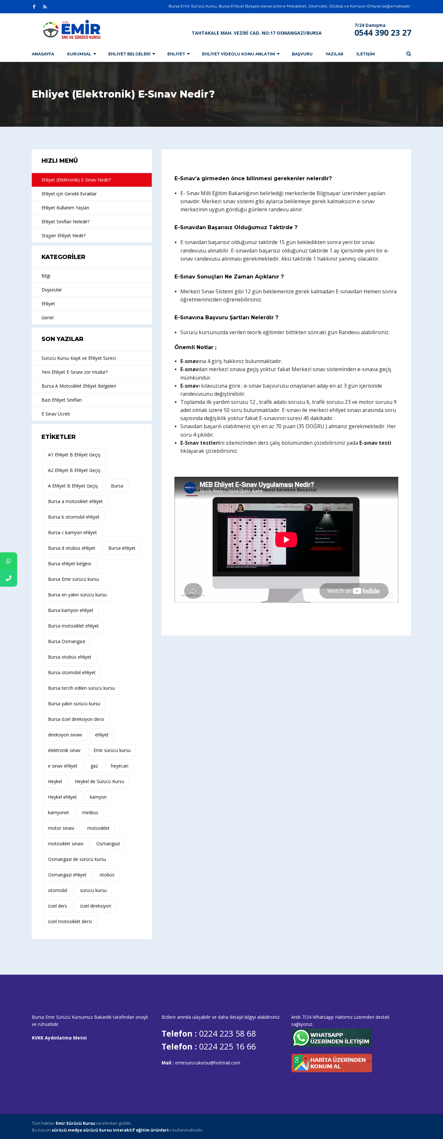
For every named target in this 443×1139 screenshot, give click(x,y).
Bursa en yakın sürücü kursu (77, 595)
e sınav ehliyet (63, 766)
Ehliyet (176, 54)
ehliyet (102, 735)
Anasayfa (43, 54)
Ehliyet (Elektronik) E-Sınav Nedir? (76, 180)
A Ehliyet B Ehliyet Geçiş (73, 486)
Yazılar (334, 54)
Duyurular (52, 290)
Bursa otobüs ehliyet (69, 657)
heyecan (119, 766)
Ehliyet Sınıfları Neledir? (66, 221)
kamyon (98, 797)
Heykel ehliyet (62, 797)
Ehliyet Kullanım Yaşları (65, 208)
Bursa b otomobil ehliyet (74, 517)
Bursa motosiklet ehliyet (73, 626)
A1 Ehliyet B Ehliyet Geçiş (74, 455)
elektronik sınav (64, 750)
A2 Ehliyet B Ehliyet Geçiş (74, 470)
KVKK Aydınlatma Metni (59, 1038)
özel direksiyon (95, 906)
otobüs (107, 875)
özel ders (57, 906)
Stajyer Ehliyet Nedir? (64, 235)
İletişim (365, 54)
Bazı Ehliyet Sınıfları (62, 400)
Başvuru (302, 54)
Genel (48, 317)
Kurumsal (79, 54)
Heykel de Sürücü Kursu (99, 781)
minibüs (90, 812)
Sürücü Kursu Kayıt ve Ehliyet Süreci (79, 358)
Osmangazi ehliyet (67, 875)
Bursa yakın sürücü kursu (74, 703)
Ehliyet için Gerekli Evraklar (69, 194)
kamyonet (58, 812)
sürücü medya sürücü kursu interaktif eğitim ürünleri (110, 1130)
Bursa (117, 486)
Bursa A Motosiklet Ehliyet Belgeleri (79, 386)
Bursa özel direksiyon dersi (76, 719)
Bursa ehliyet (122, 548)
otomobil (57, 890)
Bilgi (46, 276)
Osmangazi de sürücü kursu (77, 859)
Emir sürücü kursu (112, 750)
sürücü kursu (93, 890)
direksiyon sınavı (65, 735)
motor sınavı (61, 828)
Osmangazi (108, 843)
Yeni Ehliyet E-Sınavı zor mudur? (75, 372)
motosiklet (98, 828)
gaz (94, 766)
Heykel (55, 781)
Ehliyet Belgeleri (129, 54)
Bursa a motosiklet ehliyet (75, 501)
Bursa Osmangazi (66, 641)
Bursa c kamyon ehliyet (72, 532)
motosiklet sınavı (65, 843)
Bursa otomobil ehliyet (72, 672)
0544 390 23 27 (382, 32)
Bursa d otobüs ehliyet (71, 548)
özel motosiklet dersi (70, 921)
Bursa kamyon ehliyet (70, 610)
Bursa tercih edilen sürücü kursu (81, 688)
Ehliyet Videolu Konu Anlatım (238, 54)
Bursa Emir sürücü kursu (73, 579)
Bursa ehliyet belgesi (69, 563)
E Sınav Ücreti (56, 414)
